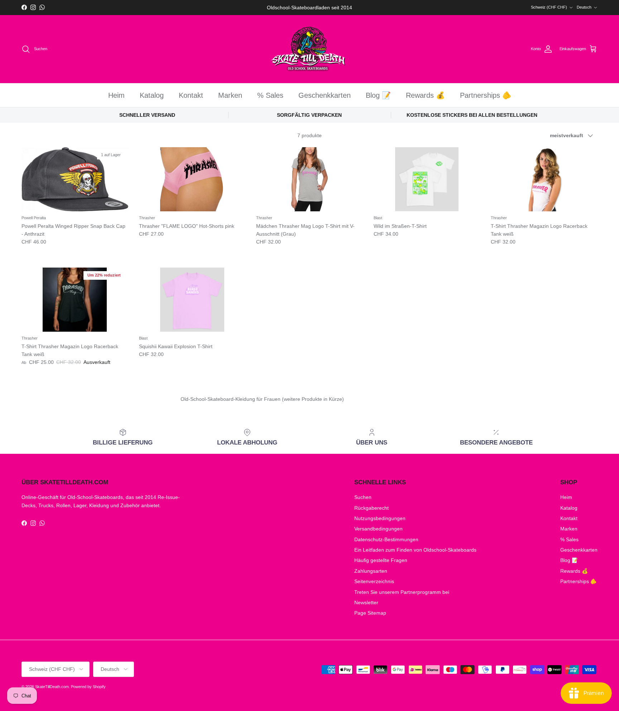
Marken (230, 95)
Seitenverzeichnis (374, 581)
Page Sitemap (370, 613)
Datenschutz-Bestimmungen (386, 539)
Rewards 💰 (425, 95)
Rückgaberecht (371, 508)
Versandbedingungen (378, 529)
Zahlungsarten (370, 571)
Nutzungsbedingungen (380, 518)
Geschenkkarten (324, 95)
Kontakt (191, 95)
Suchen (362, 497)
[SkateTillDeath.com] (310, 49)
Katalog (152, 95)
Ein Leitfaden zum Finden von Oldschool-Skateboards (415, 550)
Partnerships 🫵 (485, 95)
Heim (116, 95)
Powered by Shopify (88, 686)
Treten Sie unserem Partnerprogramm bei (401, 592)
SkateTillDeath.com (52, 686)
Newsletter (366, 602)
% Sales (270, 95)
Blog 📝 (378, 95)
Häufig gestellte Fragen (380, 560)
